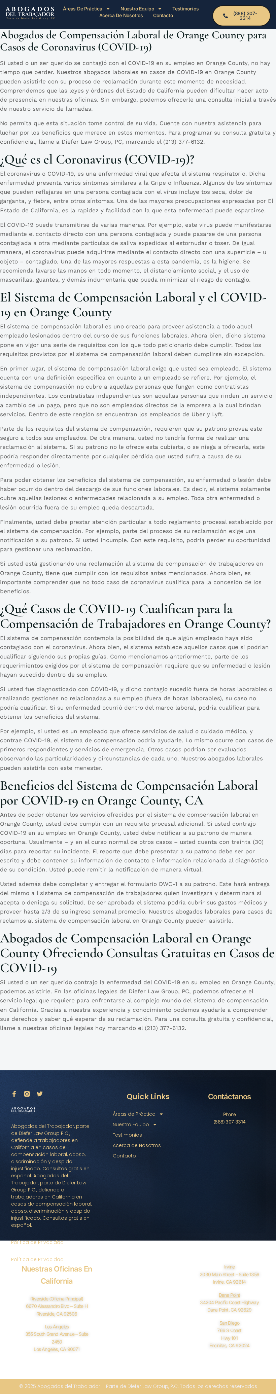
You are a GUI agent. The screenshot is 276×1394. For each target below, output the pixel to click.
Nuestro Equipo (137, 8)
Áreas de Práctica (82, 8)
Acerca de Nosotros (121, 15)
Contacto (163, 15)
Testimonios (185, 8)
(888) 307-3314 (229, 1121)
